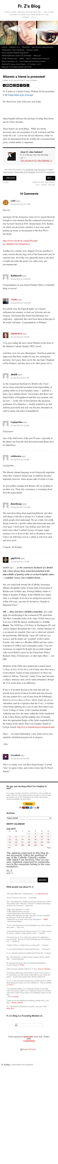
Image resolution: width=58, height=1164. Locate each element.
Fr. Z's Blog (29, 6)
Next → (50, 178)
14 (23, 839)
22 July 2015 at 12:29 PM (20, 279)
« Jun (8, 847)
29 (29, 845)
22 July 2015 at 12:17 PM (20, 204)
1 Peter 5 (11, 984)
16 (35, 839)
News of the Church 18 (9, 61)
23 (35, 842)
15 (29, 839)
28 (23, 845)
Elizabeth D (16, 333)
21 (23, 842)
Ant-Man (6, 182)
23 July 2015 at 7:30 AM (20, 459)
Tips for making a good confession (37, 58)
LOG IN (4, 47)
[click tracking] (29, 1041)
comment (16, 996)
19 (10, 842)
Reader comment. (17, 1002)
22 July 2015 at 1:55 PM (20, 337)
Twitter (22, 965)
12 (10, 839)
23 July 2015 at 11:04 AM (20, 507)
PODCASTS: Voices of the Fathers (13, 64)
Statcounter (28, 1037)
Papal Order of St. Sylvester (20, 94)
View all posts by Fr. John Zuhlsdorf (36, 160)
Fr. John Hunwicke (41, 893)
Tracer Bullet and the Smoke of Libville (32, 61)
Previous (9, 178)
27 (16, 845)
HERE (46, 919)
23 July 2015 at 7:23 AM (20, 425)
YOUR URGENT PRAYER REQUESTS (15, 53)
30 (35, 845)
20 (16, 842)
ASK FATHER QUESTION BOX (42, 47)
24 (42, 842)
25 (48, 842)
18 (48, 839)
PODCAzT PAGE (32, 50)
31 (42, 845)
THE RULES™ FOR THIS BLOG (13, 50)
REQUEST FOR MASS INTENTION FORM (17, 67)
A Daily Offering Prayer (9, 58)
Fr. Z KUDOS (28, 169)
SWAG (21, 58)
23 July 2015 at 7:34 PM (20, 758)
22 (29, 842)
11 (48, 836)
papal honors (8, 172)
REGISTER (26, 47)
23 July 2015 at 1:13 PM (20, 561)
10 (42, 836)
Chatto (14, 299)
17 (42, 839)
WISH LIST (37, 55)
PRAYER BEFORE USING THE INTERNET (17, 55)
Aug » (49, 847)
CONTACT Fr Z (14, 47)
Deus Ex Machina (44, 969)
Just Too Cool (39, 169)
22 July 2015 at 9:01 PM (20, 378)
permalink (50, 172)
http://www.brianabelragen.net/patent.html (35, 726)
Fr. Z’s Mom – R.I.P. (34, 64)
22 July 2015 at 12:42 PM (20, 303)
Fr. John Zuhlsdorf (30, 80)
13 (16, 839)
